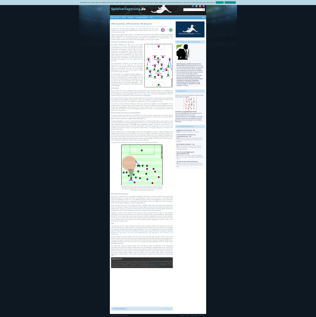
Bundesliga (140, 26)
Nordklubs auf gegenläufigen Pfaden (186, 111)
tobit (178, 138)
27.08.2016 (118, 26)
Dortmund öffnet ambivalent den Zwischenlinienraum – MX (186, 135)
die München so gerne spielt (142, 94)
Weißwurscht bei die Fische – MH (186, 130)
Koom (178, 132)
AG (177, 146)
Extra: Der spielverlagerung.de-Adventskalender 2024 (185, 152)
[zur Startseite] (128, 9)
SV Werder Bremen (152, 26)
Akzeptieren (219, 2)
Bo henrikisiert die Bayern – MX (185, 144)
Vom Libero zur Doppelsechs (158, 263)
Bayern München (134, 26)
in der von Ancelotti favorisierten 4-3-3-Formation (127, 45)
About (124, 17)
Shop (203, 17)
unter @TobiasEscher (154, 266)
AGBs (187, 315)
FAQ (151, 17)
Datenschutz (194, 315)
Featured (145, 26)
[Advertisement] (142, 286)
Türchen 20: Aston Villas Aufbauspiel (187, 161)
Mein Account (115, 17)
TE (113, 26)
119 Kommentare (141, 309)
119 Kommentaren (163, 26)
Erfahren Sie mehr (230, 2)
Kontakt (182, 315)
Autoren (130, 17)
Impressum (201, 315)
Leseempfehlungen (141, 17)
